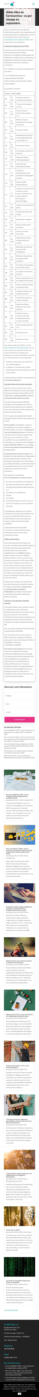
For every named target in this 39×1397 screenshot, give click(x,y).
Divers (26, 856)
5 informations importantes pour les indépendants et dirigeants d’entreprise (19, 1175)
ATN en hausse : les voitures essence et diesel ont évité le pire (19, 961)
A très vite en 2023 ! (13, 1230)
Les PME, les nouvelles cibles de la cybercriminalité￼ (18, 1281)
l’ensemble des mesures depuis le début (17, 40)
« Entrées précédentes (11, 1310)
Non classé (27, 1232)
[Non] (36, 1390)
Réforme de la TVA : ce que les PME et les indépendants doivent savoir (19, 1015)
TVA (31, 800)
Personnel (15, 1181)
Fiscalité (27, 800)
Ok (19, 1394)
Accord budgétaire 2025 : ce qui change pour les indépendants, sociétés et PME (17, 796)
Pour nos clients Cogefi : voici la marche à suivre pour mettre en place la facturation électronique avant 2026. (19, 739)
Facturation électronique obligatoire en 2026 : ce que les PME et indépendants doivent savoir (19, 908)
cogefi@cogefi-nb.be (10, 1357)
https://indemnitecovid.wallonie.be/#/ (16, 348)
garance (11, 800)
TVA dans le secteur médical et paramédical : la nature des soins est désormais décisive (19, 1121)
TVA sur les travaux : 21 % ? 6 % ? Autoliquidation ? (17, 1066)
